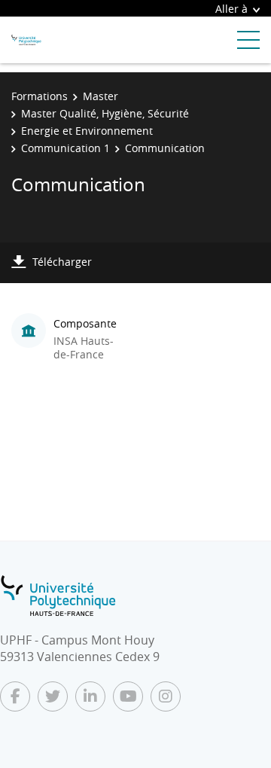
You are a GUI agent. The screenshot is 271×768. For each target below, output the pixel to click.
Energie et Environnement (87, 130)
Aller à (231, 9)
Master (100, 96)
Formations (39, 96)
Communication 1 (65, 148)
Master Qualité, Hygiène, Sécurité (105, 113)
